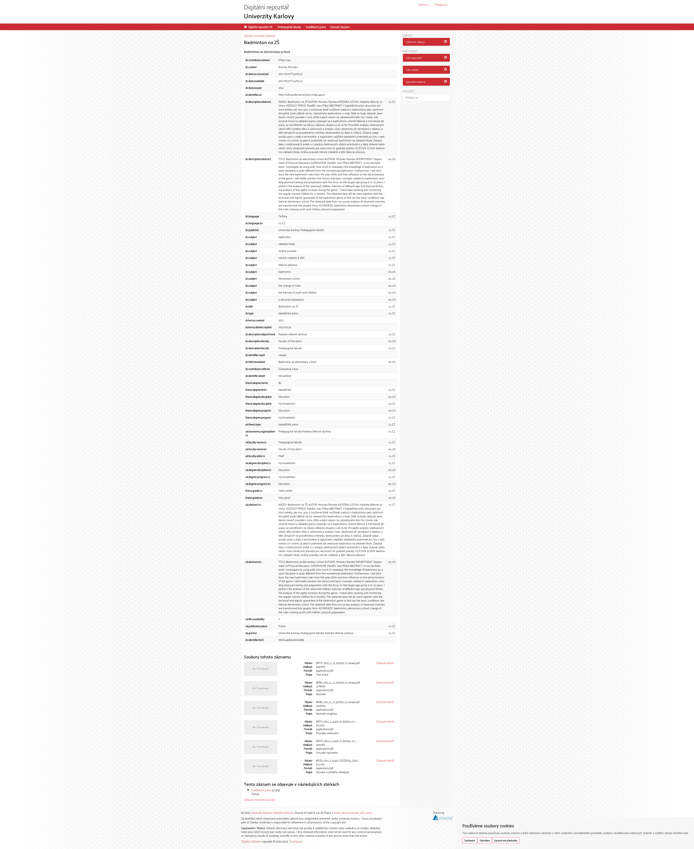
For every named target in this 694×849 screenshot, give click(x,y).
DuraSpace (296, 841)
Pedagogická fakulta (289, 26)
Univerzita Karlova (261, 812)
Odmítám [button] (485, 840)
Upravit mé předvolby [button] (505, 840)
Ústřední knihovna (283, 812)
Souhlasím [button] (469, 840)
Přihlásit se (412, 97)
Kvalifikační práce (316, 26)
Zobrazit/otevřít (385, 662)
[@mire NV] (443, 816)
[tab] (426, 42)
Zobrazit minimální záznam (259, 35)
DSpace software (251, 841)
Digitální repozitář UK (260, 26)
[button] (424, 4)
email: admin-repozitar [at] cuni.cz (353, 812)
